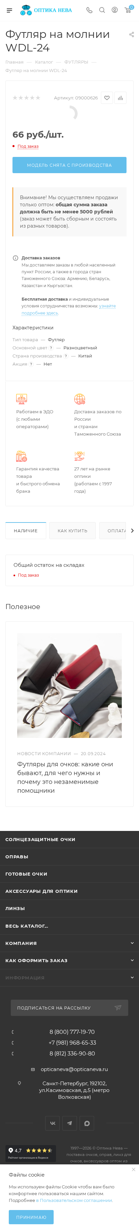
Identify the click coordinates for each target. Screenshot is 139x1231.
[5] (37, 98)
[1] (15, 98)
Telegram (69, 1123)
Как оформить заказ (36, 960)
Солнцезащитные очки (40, 839)
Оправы (16, 856)
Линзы (15, 908)
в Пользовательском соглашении (74, 1200)
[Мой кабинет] (115, 10)
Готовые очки (26, 874)
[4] (32, 98)
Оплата (118, 530)
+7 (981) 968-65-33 (72, 1043)
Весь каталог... (26, 926)
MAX (87, 1123)
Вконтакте (52, 1123)
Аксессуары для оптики (41, 891)
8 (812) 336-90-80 (72, 1053)
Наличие (26, 530)
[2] (20, 98)
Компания (21, 943)
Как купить (72, 530)
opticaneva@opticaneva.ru (74, 1069)
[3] (26, 98)
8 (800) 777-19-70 (72, 1032)
